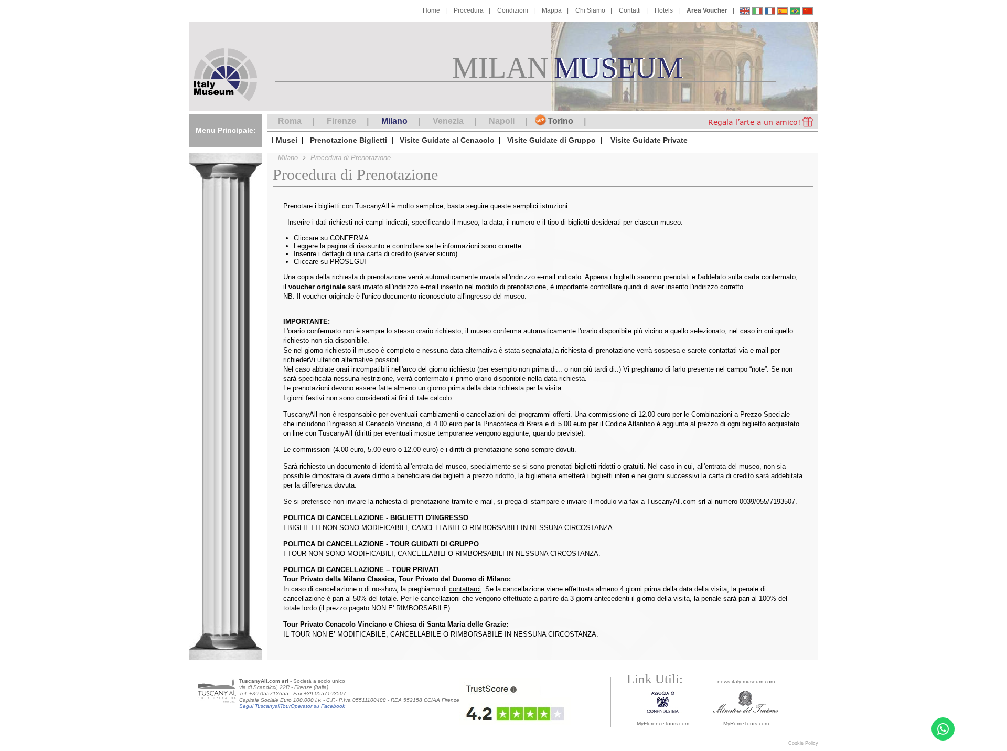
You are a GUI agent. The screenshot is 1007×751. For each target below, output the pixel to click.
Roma (290, 121)
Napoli (502, 121)
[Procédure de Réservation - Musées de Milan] (770, 12)
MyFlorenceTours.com (663, 723)
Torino (560, 121)
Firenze (341, 121)
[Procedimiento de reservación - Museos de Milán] (782, 12)
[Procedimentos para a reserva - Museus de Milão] (795, 12)
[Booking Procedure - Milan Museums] (745, 12)
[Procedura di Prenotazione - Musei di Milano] (757, 12)
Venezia (448, 121)
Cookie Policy (803, 743)
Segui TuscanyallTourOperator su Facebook (292, 706)
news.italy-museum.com (746, 681)
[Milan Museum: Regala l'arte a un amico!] (751, 121)
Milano (394, 121)
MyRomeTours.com (746, 723)
